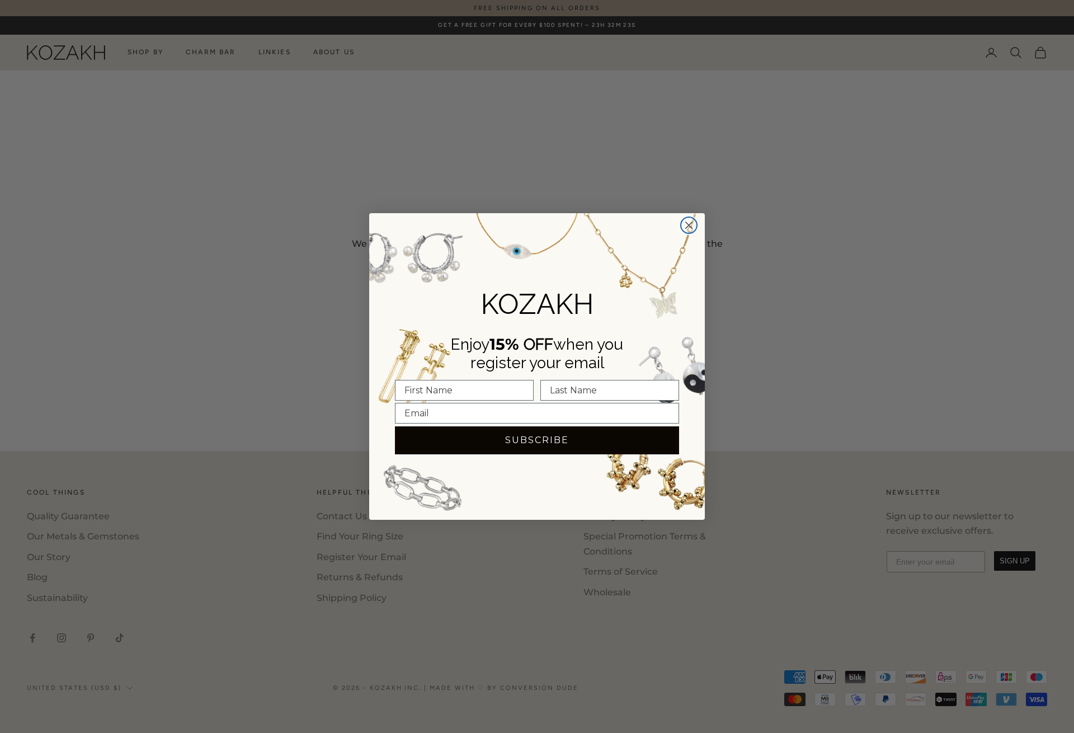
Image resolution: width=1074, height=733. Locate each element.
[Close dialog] (689, 225)
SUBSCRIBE (537, 440)
